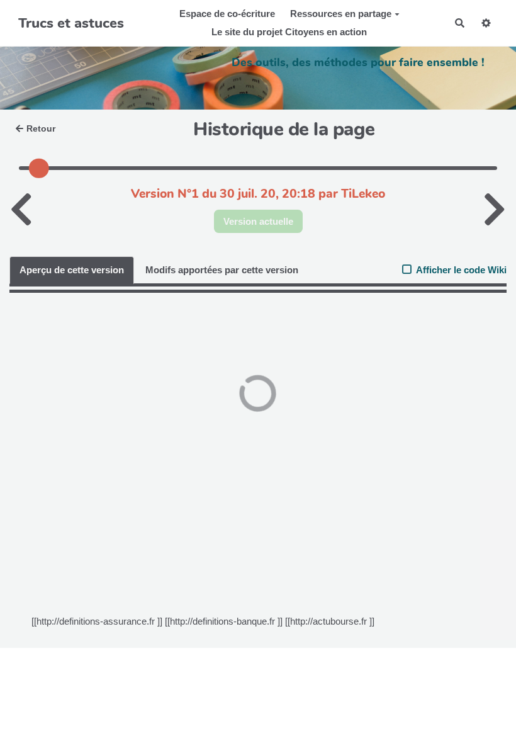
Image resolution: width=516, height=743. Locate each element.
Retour (40, 128)
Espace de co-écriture (227, 13)
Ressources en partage (340, 13)
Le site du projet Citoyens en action (289, 31)
